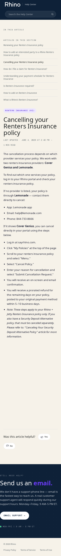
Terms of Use (46, 550)
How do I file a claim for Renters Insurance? (25, 69)
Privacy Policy (9, 550)
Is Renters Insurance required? (18, 86)
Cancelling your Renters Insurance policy (23, 62)
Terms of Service (28, 550)
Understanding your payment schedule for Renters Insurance (28, 77)
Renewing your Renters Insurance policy (23, 45)
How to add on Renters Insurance (20, 93)
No (11, 446)
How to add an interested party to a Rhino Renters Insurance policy (28, 54)
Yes (46, 436)
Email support (14, 515)
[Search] (52, 14)
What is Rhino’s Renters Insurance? (20, 99)
